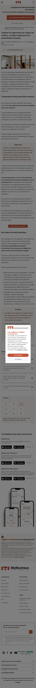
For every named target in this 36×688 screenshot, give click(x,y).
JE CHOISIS (18, 359)
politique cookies (22, 350)
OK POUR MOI (18, 355)
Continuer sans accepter (17, 330)
